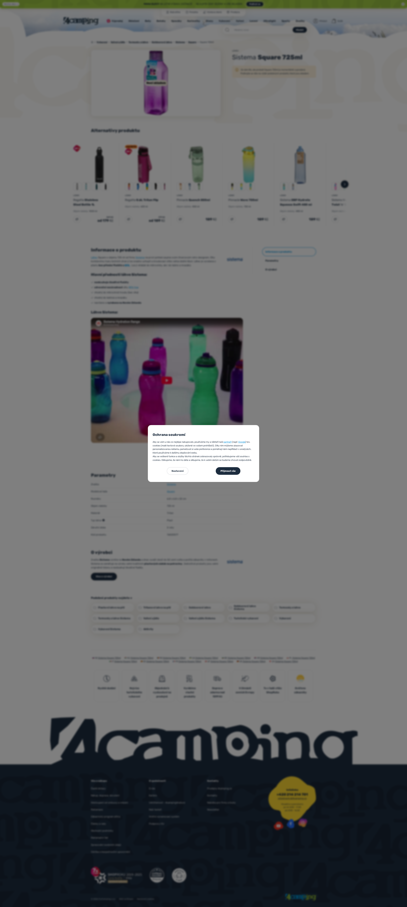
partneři (227, 442)
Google (241, 442)
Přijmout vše (228, 471)
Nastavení (178, 471)
